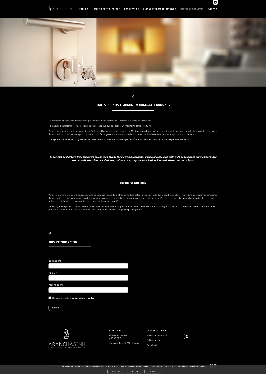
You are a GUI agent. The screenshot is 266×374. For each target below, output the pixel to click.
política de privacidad (83, 297)
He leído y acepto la (73, 297)
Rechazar (134, 371)
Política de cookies (155, 340)
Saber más (116, 371)
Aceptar (153, 371)
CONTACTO (115, 330)
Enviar (56, 308)
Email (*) (53, 273)
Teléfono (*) (55, 285)
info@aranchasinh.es (119, 335)
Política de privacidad (157, 335)
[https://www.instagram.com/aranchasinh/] (186, 337)
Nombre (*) (54, 261)
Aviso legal (152, 345)
